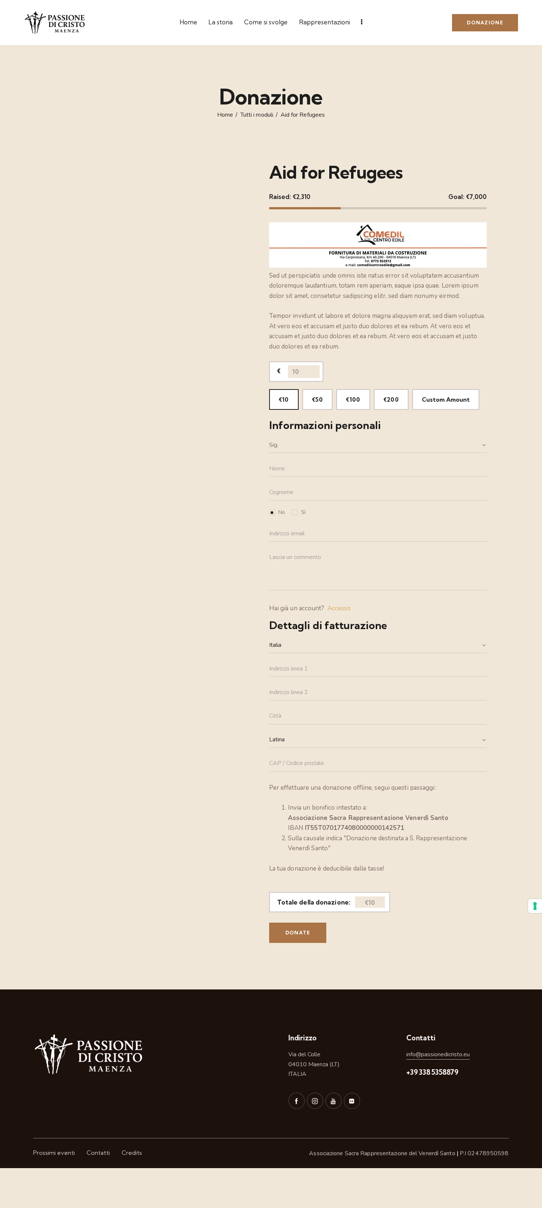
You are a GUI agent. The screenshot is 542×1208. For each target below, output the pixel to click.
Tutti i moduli (256, 115)
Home (225, 115)
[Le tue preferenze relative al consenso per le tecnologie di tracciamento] (535, 906)
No (281, 512)
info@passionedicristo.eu (438, 1054)
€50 (317, 399)
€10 (284, 399)
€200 (391, 399)
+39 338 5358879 (432, 1072)
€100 (353, 399)
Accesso (339, 608)
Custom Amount (446, 399)
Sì (303, 512)
